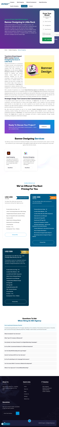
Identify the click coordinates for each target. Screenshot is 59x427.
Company (12, 2)
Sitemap (25, 396)
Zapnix (43, 423)
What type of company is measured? (13, 338)
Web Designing (20, 2)
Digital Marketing (43, 2)
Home (6, 50)
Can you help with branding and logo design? (15, 350)
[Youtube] (12, 394)
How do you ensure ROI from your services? (15, 355)
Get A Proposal (6, 423)
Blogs (25, 391)
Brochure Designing (28, 157)
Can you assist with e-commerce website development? (18, 363)
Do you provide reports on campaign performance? (17, 359)
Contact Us (44, 126)
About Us (26, 389)
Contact (31, 6)
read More (10, 167)
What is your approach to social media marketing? (16, 367)
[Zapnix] (5, 4)
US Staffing (24, 6)
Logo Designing (10, 157)
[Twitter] (6, 394)
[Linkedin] (9, 394)
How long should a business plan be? (13, 325)
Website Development (31, 2)
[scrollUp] (29, 420)
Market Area (26, 398)
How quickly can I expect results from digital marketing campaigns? (21, 342)
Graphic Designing (14, 6)
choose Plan (15, 234)
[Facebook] (4, 394)
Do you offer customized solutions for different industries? (19, 346)
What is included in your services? (13, 333)
